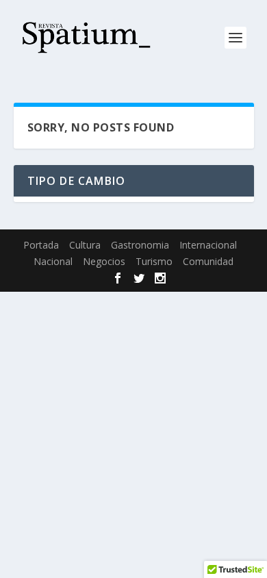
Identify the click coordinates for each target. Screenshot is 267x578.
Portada (41, 244)
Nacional (53, 261)
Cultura (85, 244)
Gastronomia (140, 244)
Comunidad (208, 261)
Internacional (208, 244)
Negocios (104, 261)
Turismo (154, 261)
